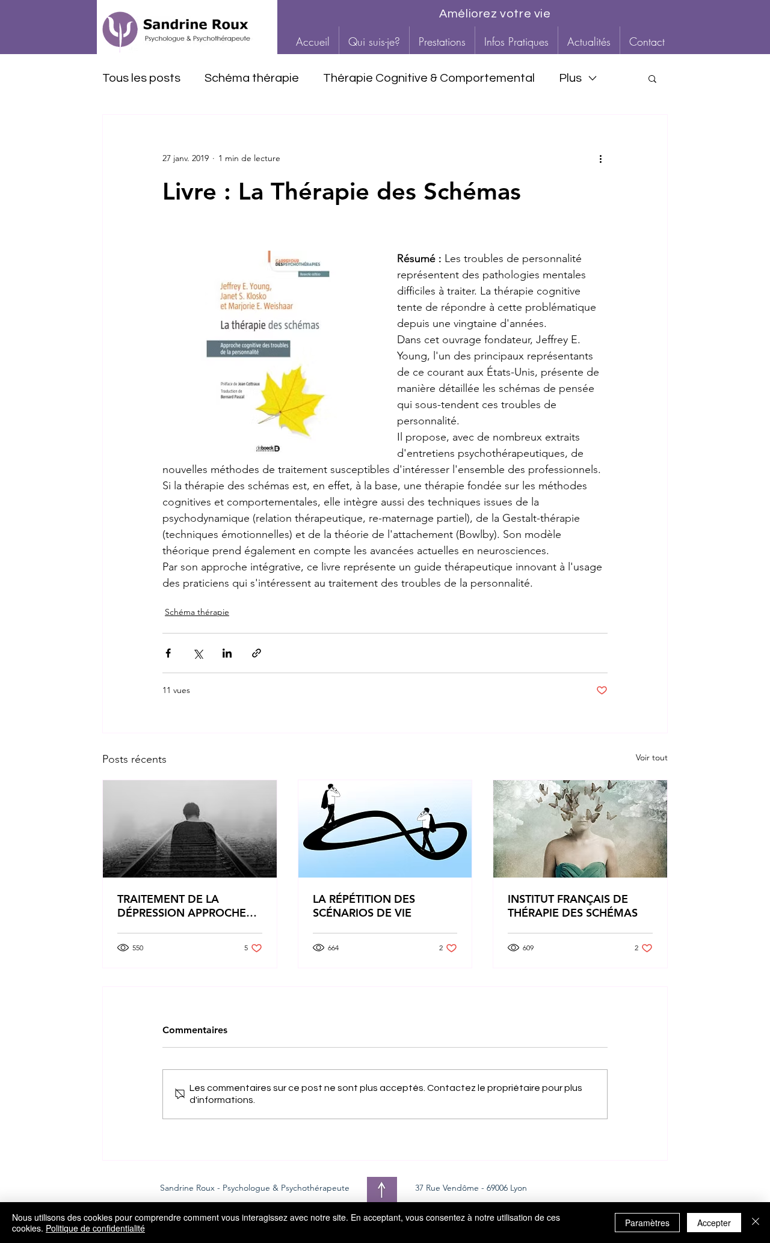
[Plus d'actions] (600, 158)
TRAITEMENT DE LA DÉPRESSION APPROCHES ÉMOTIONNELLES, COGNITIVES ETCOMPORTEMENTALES (184, 906)
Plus (570, 78)
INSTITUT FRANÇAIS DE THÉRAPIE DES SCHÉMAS (573, 906)
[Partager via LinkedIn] (227, 653)
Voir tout (652, 757)
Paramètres (647, 1223)
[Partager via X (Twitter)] (197, 653)
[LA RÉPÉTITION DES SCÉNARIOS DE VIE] (385, 829)
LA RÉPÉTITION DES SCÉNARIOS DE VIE (364, 906)
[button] (442, 41)
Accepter (714, 1223)
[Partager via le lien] (256, 653)
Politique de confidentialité (95, 1228)
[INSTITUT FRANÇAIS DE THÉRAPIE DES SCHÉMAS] (580, 829)
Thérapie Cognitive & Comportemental (429, 78)
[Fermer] (755, 1222)
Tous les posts (141, 78)
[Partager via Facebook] (168, 653)
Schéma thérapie (252, 78)
